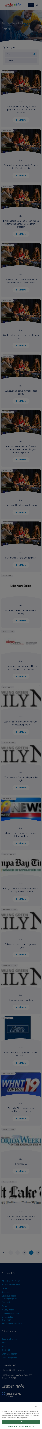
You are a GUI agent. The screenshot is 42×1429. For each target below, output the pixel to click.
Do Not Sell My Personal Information (21, 1426)
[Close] (36, 1406)
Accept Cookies (21, 1422)
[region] (21, 1415)
